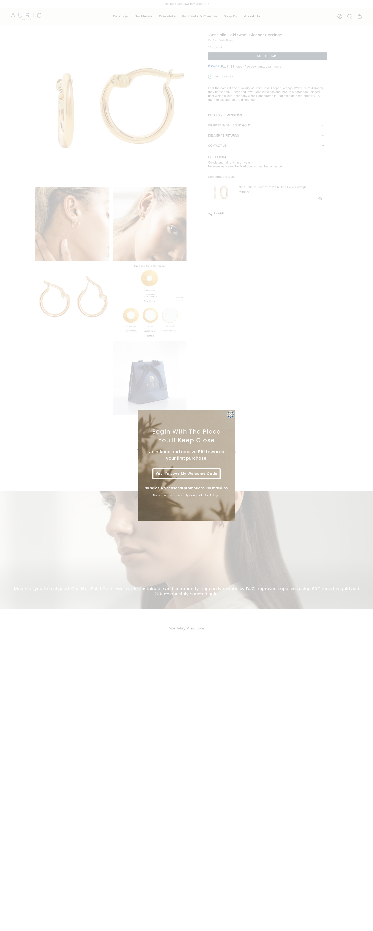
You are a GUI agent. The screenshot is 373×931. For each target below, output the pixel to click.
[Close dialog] (230, 414)
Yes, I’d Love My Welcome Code (186, 473)
